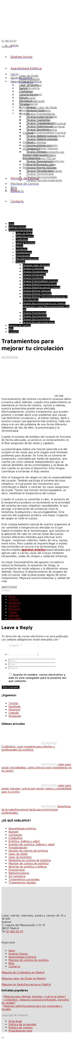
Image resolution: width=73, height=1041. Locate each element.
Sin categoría (17, 876)
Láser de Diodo (28, 84)
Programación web (20, 1030)
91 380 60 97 (14, 931)
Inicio (12, 950)
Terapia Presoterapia (39, 170)
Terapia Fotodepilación (40, 113)
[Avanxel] (30, 18)
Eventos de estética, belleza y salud (31, 844)
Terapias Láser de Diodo (41, 107)
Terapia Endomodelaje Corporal (46, 132)
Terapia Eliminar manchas (42, 148)
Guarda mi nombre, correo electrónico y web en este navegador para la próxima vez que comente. (37, 677)
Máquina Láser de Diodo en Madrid (23, 978)
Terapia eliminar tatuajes (42, 145)
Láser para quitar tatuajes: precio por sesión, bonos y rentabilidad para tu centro (36, 788)
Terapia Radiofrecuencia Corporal (41, 287)
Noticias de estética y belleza (27, 866)
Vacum (23, 97)
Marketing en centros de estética (30, 860)
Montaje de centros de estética (29, 863)
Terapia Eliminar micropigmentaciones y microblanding (37, 154)
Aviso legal (15, 1021)
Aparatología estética (22, 828)
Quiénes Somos (18, 953)
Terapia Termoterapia (40, 173)
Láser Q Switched (30, 94)
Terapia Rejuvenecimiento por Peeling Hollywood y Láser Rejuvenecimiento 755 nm (43, 164)
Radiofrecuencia (29, 88)
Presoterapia (27, 107)
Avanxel (13, 831)
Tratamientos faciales (22, 882)
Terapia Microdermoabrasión (44, 180)
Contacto (14, 966)
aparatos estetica (33, 549)
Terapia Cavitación (38, 129)
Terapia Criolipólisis (38, 119)
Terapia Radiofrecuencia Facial (45, 135)
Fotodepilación (28, 103)
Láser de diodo (18, 853)
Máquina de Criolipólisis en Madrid (22, 972)
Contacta (6, 46)
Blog (11, 963)
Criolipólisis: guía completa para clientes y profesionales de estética (28, 748)
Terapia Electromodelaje (41, 177)
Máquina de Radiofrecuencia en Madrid (26, 984)
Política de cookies (21, 1027)
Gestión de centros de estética (28, 850)
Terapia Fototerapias (39, 126)
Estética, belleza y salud (24, 841)
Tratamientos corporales (24, 879)
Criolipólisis (26, 91)
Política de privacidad (22, 1024)
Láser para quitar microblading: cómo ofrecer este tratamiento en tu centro (36, 767)
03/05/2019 (9, 357)
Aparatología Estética (22, 956)
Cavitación (25, 100)
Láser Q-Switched (20, 857)
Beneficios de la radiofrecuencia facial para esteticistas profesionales (36, 809)
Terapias (24, 113)
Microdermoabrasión (32, 110)
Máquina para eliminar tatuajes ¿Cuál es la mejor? (35, 996)
